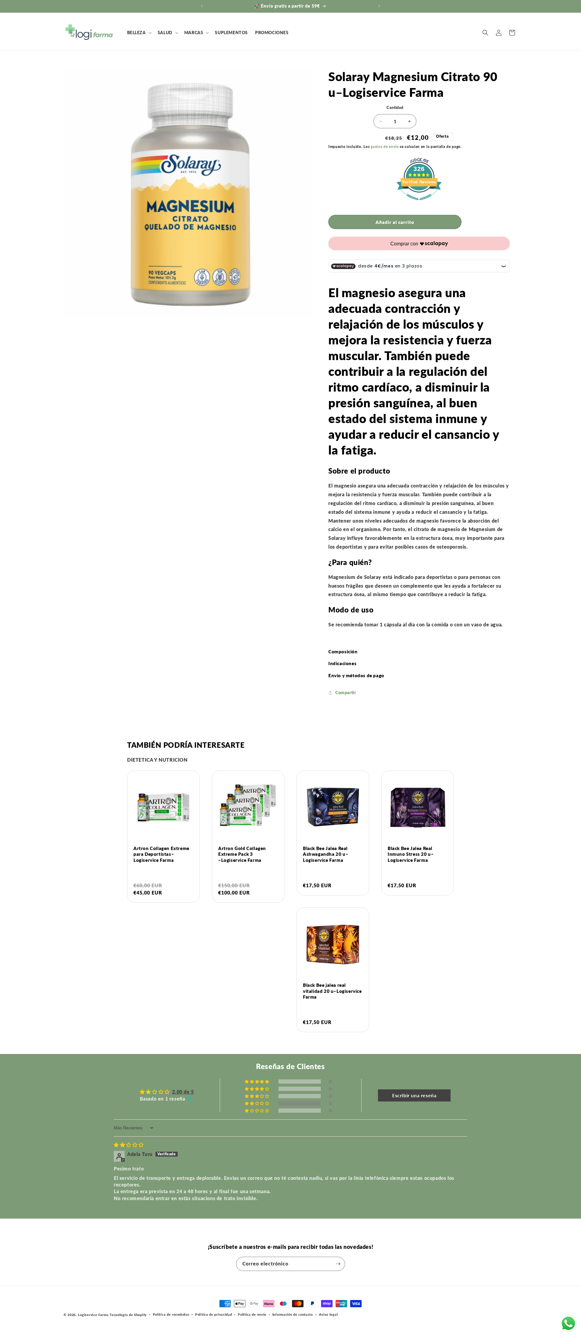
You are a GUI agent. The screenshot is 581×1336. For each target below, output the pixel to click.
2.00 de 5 (183, 1092)
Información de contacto (292, 1314)
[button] (138, 32)
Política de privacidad (213, 1314)
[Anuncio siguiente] (379, 6)
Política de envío (252, 1314)
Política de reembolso (171, 1314)
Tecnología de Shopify (128, 1315)
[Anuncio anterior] (201, 6)
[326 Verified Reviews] (419, 203)
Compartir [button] (345, 692)
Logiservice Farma (93, 1315)
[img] (129, 1144)
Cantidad (394, 107)
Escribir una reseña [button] (414, 1095)
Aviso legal (328, 1314)
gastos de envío (385, 146)
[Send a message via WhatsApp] (568, 1323)
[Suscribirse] (338, 1264)
